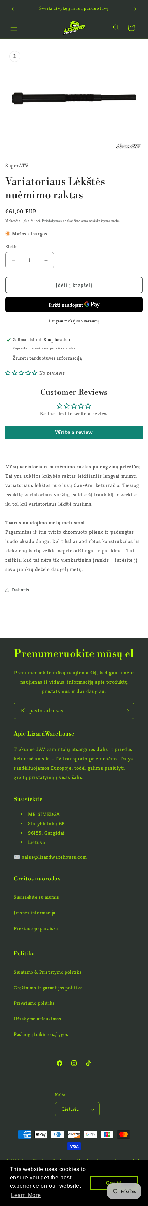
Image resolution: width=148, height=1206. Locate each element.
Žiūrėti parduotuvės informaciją (47, 358)
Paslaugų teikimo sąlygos (41, 1034)
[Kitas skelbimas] (135, 9)
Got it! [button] (114, 1183)
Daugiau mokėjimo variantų (74, 321)
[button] (13, 27)
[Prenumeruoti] (126, 711)
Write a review (74, 432)
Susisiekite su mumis (36, 897)
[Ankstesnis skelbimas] (12, 9)
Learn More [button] (26, 1195)
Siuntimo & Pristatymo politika (48, 972)
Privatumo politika (34, 1003)
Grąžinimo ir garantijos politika (48, 987)
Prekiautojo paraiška (36, 928)
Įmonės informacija (34, 912)
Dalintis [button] (20, 590)
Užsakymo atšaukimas (37, 1019)
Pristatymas (52, 220)
